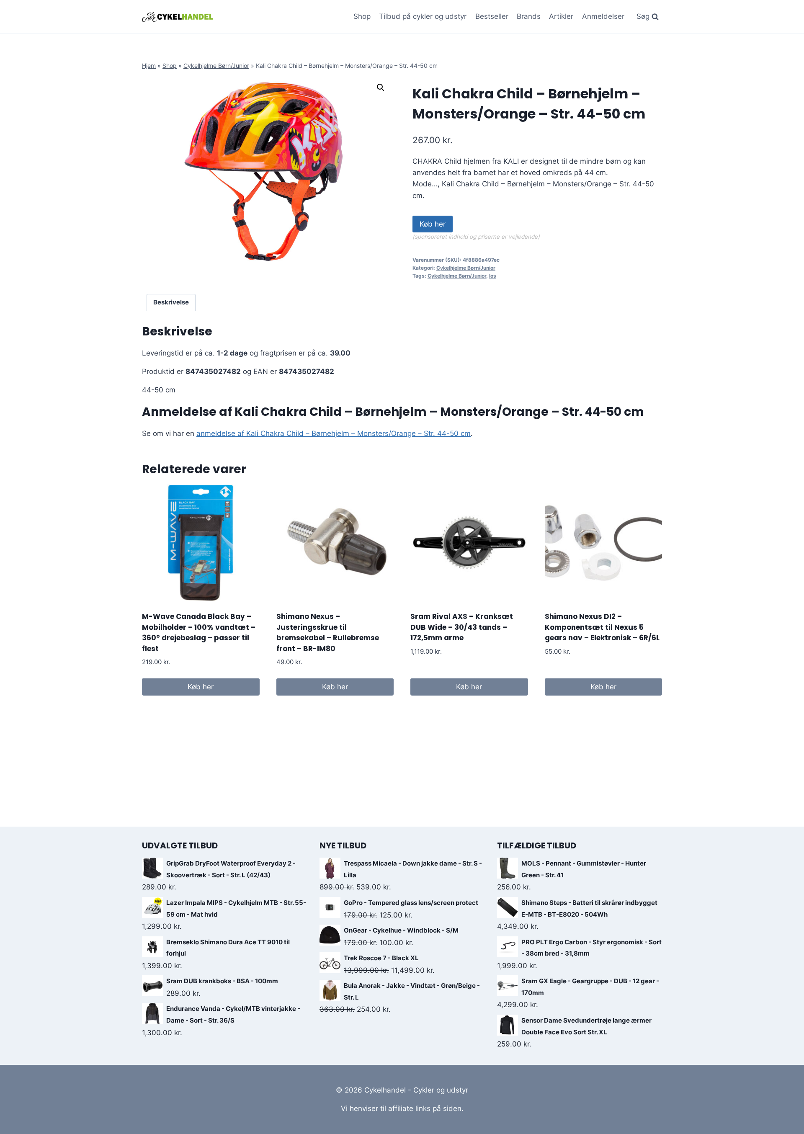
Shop (362, 16)
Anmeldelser (603, 16)
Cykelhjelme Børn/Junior (216, 65)
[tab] (171, 303)
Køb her (433, 224)
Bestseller (491, 16)
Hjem (149, 65)
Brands (529, 16)
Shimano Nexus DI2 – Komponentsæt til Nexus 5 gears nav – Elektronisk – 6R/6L (602, 627)
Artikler (561, 16)
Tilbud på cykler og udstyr (422, 16)
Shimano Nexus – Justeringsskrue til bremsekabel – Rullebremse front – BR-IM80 (327, 632)
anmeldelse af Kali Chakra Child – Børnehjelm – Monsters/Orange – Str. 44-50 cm (333, 433)
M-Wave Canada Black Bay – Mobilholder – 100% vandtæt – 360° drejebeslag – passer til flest (198, 632)
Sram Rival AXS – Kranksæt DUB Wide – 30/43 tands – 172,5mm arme (461, 627)
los (492, 276)
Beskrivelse (171, 302)
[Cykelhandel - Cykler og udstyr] (177, 16)
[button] (380, 87)
